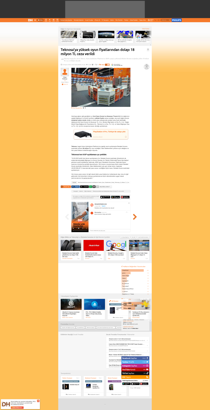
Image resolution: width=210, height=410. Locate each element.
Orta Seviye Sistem (116, 381)
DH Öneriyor (115, 301)
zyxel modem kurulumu (143, 237)
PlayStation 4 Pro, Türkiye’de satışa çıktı (109, 132)
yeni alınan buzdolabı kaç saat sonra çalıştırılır (106, 327)
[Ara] (169, 20)
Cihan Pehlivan (64, 78)
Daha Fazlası (145, 28)
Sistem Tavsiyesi (112, 378)
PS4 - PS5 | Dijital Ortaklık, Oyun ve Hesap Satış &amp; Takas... (94, 313)
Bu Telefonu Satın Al (118, 317)
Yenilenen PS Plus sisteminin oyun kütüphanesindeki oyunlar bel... (140, 313)
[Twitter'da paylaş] (83, 108)
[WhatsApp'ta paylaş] (90, 186)
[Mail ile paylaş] (94, 186)
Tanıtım (146, 380)
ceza (128, 328)
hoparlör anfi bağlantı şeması (68, 327)
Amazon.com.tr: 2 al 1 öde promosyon (120, 338)
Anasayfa (76, 191)
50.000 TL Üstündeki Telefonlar (118, 304)
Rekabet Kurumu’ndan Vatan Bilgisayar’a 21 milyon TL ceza (139, 254)
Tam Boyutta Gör (77, 108)
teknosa (125, 328)
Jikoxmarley (97, 212)
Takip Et (103, 206)
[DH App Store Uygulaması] (135, 383)
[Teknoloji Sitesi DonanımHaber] (30, 20)
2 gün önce (104, 212)
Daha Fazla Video (83, 203)
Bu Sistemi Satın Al (117, 394)
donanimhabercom (101, 204)
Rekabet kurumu (87, 237)
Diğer (63, 29)
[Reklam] (177, 20)
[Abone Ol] (65, 84)
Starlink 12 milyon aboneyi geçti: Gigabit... (106, 40)
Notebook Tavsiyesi (90, 378)
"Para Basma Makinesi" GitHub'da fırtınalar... (68, 40)
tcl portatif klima (80, 327)
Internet (81, 191)
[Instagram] (92, 205)
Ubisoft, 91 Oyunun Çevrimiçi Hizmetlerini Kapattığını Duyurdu (70, 313)
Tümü (124, 301)
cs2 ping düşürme (125, 237)
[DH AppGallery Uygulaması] (144, 383)
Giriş (41, 20)
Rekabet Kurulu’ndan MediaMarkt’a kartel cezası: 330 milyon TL (93, 254)
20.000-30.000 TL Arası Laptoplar (93, 381)
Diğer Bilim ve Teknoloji (69, 237)
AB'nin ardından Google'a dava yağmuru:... (125, 40)
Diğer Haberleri (87, 191)
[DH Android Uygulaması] (126, 383)
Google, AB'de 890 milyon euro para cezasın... (143, 40)
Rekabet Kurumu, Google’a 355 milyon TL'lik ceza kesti (116, 253)
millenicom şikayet (90, 327)
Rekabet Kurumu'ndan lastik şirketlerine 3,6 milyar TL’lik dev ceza (70, 254)
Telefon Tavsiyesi (67, 378)
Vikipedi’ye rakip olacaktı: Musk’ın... (87, 40)
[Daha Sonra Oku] (148, 49)
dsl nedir (134, 237)
